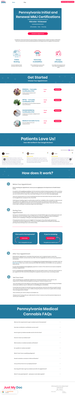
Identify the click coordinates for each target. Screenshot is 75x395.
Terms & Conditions (64, 392)
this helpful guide (54, 194)
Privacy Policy (53, 391)
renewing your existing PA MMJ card (25, 270)
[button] (58, 89)
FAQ (67, 386)
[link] (31, 90)
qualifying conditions (26, 191)
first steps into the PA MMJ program (40, 217)
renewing (22, 217)
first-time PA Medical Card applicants (23, 266)
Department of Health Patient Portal (43, 261)
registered (39, 187)
